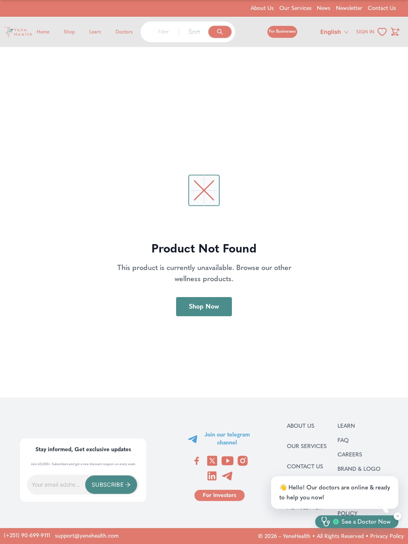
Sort (194, 31)
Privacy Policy (387, 536)
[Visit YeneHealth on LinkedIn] (212, 476)
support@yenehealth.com (87, 535)
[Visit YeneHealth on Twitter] (212, 461)
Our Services (295, 8)
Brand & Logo (367, 468)
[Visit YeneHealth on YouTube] (227, 461)
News (323, 8)
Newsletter (349, 8)
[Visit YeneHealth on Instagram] (243, 461)
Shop (69, 32)
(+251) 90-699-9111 (27, 535)
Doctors (124, 32)
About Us (262, 8)
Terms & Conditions (367, 487)
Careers (359, 454)
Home (43, 32)
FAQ (353, 440)
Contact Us (382, 8)
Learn (95, 32)
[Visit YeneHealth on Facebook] (197, 461)
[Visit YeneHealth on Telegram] (227, 476)
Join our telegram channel (227, 438)
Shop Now (204, 306)
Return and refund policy (367, 509)
